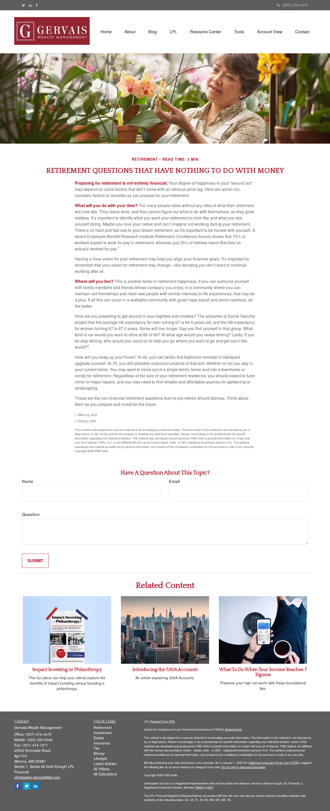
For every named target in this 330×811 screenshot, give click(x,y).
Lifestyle (100, 758)
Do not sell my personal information (243, 767)
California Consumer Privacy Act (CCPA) (273, 762)
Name (27, 481)
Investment (103, 732)
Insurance (102, 743)
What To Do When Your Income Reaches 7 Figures (263, 672)
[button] (130, 32)
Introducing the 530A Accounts (165, 669)
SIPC (210, 787)
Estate (99, 737)
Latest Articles (105, 763)
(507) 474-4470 (295, 4)
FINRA (199, 787)
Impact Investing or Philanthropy (67, 669)
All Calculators (105, 773)
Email (174, 481)
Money (99, 753)
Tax (97, 748)
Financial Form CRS (162, 721)
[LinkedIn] (30, 5)
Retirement (103, 727)
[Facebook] (37, 5)
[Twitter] (23, 5)
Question (31, 514)
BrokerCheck (233, 729)
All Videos (102, 768)
